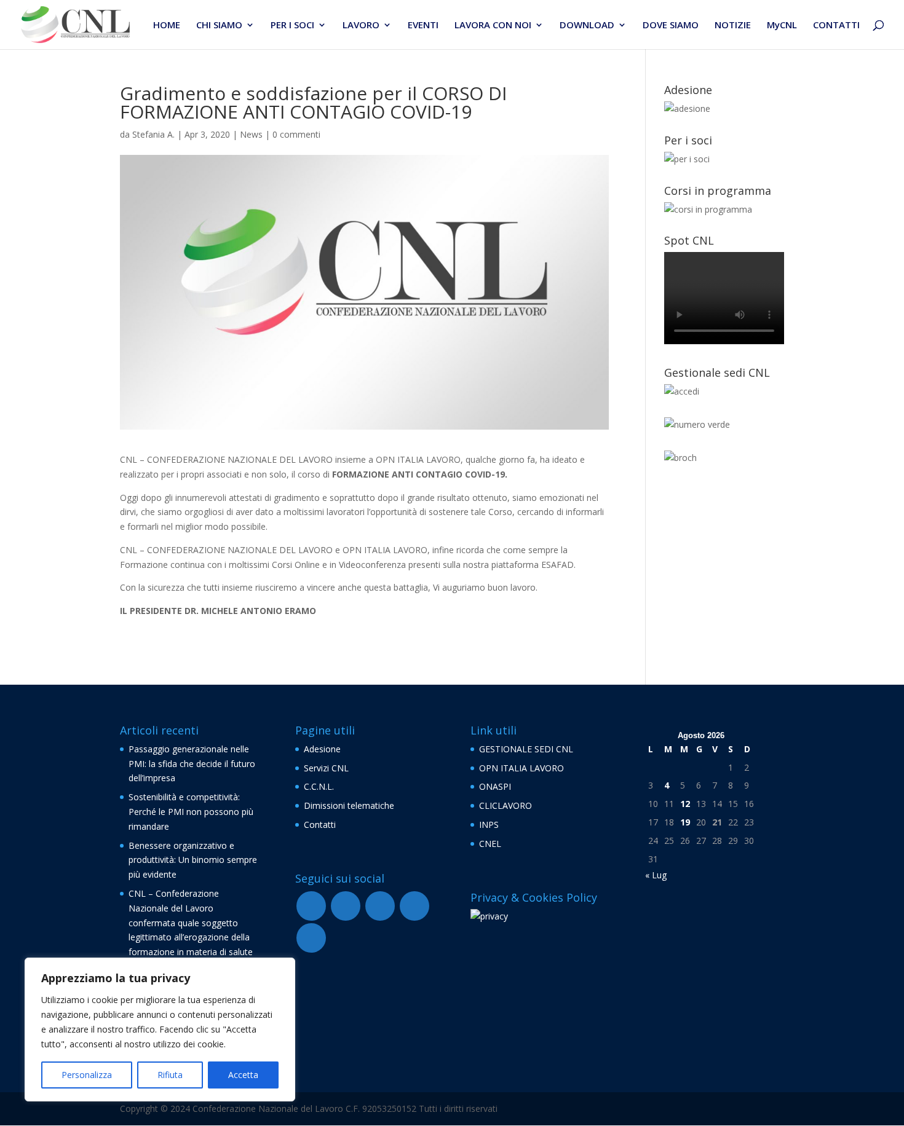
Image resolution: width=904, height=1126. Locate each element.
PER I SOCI (292, 25)
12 (685, 803)
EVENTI (423, 25)
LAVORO (361, 25)
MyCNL (782, 25)
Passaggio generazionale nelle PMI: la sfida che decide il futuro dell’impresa (192, 763)
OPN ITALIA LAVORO (521, 768)
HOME (166, 25)
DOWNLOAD (587, 25)
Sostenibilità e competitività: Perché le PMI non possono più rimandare (191, 811)
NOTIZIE (733, 25)
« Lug (656, 875)
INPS (489, 824)
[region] (160, 1029)
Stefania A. (153, 134)
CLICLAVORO (505, 805)
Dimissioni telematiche (349, 805)
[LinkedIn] (311, 938)
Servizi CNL (326, 768)
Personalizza (86, 1075)
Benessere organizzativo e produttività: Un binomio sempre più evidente (193, 860)
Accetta (243, 1075)
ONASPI (495, 786)
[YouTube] (345, 906)
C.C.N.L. (319, 786)
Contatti (320, 824)
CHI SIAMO (219, 25)
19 (685, 822)
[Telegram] (380, 906)
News (251, 134)
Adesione (322, 749)
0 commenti (296, 134)
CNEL (490, 843)
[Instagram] (414, 906)
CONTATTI (836, 25)
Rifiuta (170, 1075)
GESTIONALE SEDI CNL (526, 749)
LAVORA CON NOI (492, 25)
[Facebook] (311, 906)
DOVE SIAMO (671, 25)
